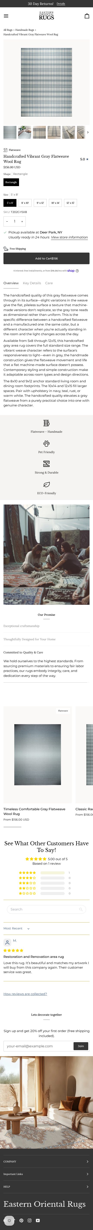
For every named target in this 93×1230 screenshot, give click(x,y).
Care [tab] (49, 282)
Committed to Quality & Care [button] (23, 680)
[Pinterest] (21, 1220)
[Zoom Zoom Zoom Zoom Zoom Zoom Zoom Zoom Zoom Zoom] (46, 81)
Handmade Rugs (24, 29)
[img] (13, 954)
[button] (27, 876)
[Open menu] (9, 15)
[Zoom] (11, 116)
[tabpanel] (46, 349)
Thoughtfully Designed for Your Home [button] (29, 667)
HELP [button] (6, 1186)
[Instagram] (30, 1220)
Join (81, 1046)
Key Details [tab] (32, 282)
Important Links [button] (13, 1174)
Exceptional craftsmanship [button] (21, 625)
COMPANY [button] (9, 1161)
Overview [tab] (11, 282)
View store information (69, 236)
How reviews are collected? (25, 998)
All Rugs (7, 29)
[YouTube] (38, 1220)
